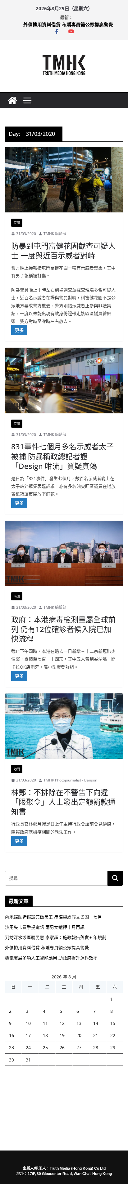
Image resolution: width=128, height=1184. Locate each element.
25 (45, 1047)
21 (95, 1035)
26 (62, 1047)
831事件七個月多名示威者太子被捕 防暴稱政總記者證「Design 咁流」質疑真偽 (62, 456)
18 (45, 1035)
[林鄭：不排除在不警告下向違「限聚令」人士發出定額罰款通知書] (64, 726)
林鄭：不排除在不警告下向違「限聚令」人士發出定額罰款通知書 (63, 802)
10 (28, 1023)
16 (11, 1035)
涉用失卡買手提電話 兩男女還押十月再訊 (45, 927)
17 (28, 1035)
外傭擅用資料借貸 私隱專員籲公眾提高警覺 (68, 24)
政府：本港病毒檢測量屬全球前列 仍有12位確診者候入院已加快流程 (63, 629)
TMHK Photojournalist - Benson (70, 780)
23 (11, 1047)
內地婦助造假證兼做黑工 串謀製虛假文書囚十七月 (53, 917)
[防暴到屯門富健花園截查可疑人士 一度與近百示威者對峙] (64, 179)
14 (95, 1023)
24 (28, 1047)
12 (62, 1023)
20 (78, 1035)
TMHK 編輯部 (54, 233)
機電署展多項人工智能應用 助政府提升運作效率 (51, 958)
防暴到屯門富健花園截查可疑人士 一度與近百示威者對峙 (63, 250)
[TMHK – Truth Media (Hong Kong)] (12, 100)
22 (112, 1035)
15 (112, 1023)
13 (78, 1023)
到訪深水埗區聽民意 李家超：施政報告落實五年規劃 (55, 937)
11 (45, 1023)
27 (78, 1047)
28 (95, 1047)
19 (62, 1035)
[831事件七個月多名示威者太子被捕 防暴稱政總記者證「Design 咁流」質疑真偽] (64, 380)
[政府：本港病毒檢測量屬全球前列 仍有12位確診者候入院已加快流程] (64, 553)
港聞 (17, 222)
